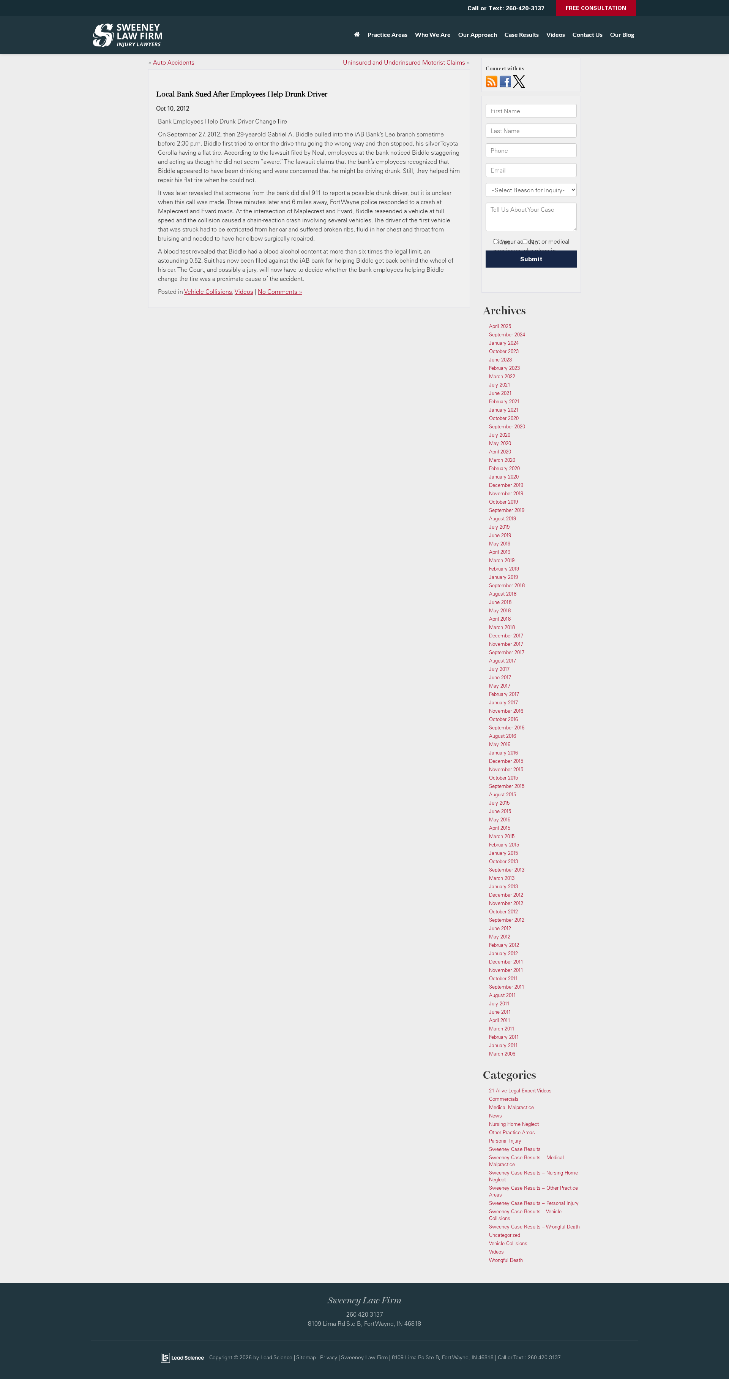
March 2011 (501, 1029)
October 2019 (503, 502)
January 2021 (504, 410)
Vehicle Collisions (208, 291)
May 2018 (500, 610)
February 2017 (504, 694)
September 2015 (506, 786)
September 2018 (507, 585)
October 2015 (503, 778)
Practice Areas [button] (387, 34)
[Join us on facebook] (505, 81)
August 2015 (502, 794)
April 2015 (499, 828)
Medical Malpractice (511, 1107)
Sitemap (306, 1357)
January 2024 (504, 343)
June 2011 (500, 1012)
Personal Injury (505, 1141)
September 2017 (506, 652)
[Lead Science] (182, 1357)
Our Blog (622, 34)
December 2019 (506, 485)
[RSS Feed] (492, 81)
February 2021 (504, 401)
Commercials (504, 1099)
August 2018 (502, 594)
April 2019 (499, 552)
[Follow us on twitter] (519, 81)
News (495, 1116)
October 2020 (504, 418)
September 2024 (507, 334)
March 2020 (502, 460)
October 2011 (503, 978)
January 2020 (504, 477)
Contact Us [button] (588, 34)
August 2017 (502, 661)
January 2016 (503, 753)
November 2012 (506, 903)
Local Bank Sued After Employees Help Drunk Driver (241, 94)
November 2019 (506, 493)
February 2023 (504, 368)
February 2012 (504, 945)
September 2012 (506, 920)
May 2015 (499, 819)
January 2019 (503, 577)
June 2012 (500, 928)
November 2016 (506, 711)
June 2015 (500, 811)
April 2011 (499, 1020)
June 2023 (500, 360)
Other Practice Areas (512, 1132)
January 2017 (503, 702)
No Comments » (280, 291)
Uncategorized (504, 1235)
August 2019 (502, 518)
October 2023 (504, 351)
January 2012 (503, 953)
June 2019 (500, 535)
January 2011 (503, 1045)
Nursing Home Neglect (514, 1124)
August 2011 (502, 995)
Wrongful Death (506, 1260)
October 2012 (503, 911)
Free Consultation (596, 8)
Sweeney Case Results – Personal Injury (534, 1203)
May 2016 (499, 744)
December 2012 (506, 895)
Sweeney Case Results (515, 1149)
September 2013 (506, 870)
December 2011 (506, 962)
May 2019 (499, 544)
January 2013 (503, 886)
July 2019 (499, 527)
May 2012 (499, 937)
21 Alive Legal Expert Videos (520, 1090)
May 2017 (499, 686)
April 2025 (500, 326)
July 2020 (499, 435)
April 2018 (500, 619)
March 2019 (501, 560)
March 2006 (502, 1054)
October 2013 (503, 861)
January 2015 (503, 853)
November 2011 (506, 970)
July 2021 (499, 385)
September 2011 (506, 987)
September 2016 (506, 727)
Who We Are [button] (433, 34)
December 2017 (506, 635)
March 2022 (502, 376)
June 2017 (500, 677)
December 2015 (506, 761)
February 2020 (504, 468)
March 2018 (502, 627)
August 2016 (502, 736)
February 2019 (504, 569)
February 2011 (504, 1037)
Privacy (328, 1357)
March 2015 (501, 836)
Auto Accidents (173, 62)
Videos (555, 34)
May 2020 (500, 443)
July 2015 (499, 803)
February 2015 (504, 845)
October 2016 (503, 719)
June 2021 (500, 393)
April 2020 (500, 452)
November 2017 (506, 644)
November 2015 (506, 769)
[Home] (357, 35)
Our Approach (477, 34)
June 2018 (500, 602)
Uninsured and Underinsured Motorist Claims (404, 62)
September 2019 (506, 510)
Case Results (522, 34)
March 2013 (501, 878)
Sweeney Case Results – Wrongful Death (534, 1227)
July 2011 (499, 1003)
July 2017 (499, 669)
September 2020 (507, 426)
